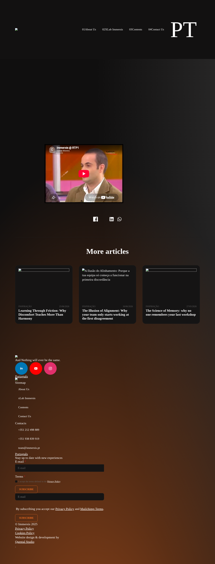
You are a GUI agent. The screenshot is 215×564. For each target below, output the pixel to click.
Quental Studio (24, 541)
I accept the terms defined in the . (39, 481)
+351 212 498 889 (28, 429)
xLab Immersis (26, 398)
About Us (89, 29)
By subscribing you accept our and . (60, 509)
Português (21, 376)
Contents (135, 29)
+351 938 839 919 (28, 438)
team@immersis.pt (29, 447)
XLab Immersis (112, 29)
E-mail (20, 461)
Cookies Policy (24, 533)
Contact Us (156, 29)
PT (183, 29)
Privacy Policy (53, 481)
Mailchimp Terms (91, 509)
